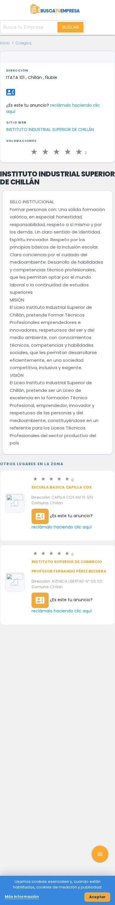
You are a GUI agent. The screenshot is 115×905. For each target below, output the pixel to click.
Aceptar (97, 896)
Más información (22, 896)
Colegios (24, 43)
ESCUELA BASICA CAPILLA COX (62, 487)
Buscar (70, 27)
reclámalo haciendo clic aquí (62, 527)
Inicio (5, 43)
